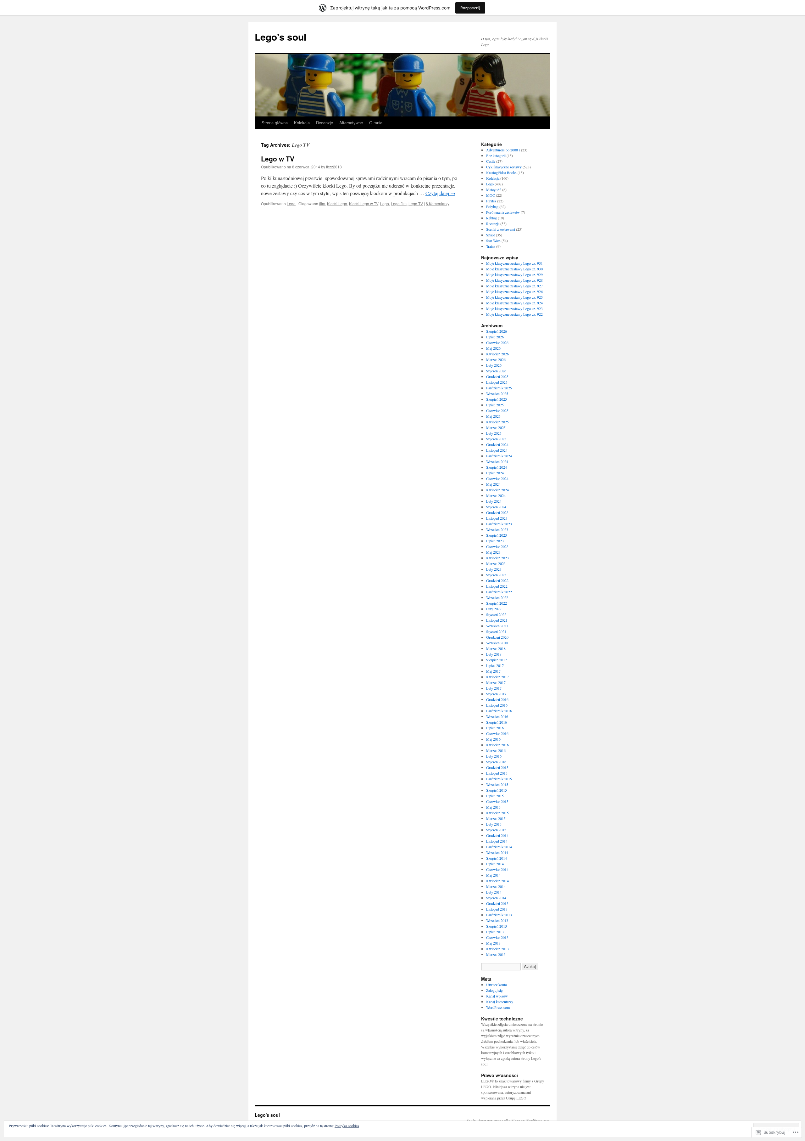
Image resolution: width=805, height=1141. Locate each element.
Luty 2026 (494, 365)
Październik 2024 (499, 455)
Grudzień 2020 (497, 637)
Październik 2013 (499, 914)
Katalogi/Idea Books (501, 172)
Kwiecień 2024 (497, 489)
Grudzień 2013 (497, 903)
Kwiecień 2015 (497, 812)
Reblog (491, 217)
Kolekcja (302, 123)
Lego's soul (280, 36)
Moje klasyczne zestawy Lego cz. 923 (514, 308)
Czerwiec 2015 (497, 801)
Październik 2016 (499, 710)
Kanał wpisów (497, 995)
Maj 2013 (493, 943)
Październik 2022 (499, 591)
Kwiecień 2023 (497, 557)
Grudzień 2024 (497, 444)
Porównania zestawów (503, 212)
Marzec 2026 (496, 359)
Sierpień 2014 (496, 858)
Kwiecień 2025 (497, 421)
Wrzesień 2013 (497, 920)
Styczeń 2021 (496, 631)
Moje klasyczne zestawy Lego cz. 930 (514, 268)
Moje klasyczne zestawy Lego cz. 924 (514, 302)
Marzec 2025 (496, 427)
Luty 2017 (494, 688)
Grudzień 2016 (497, 699)
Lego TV (415, 203)
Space (490, 234)
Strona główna (275, 123)
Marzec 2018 (496, 648)
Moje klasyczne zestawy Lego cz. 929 (514, 274)
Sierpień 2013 (496, 926)
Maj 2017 (493, 671)
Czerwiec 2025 (497, 410)
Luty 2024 (494, 501)
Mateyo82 (493, 189)
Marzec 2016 (496, 750)
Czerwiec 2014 (497, 869)
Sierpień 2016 (496, 722)
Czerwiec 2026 (497, 342)
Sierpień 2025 (496, 399)
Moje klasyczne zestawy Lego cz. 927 (514, 285)
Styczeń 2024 (496, 506)
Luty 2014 (494, 892)
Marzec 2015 (496, 818)
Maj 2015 (493, 807)
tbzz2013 (334, 166)
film (322, 203)
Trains (490, 246)
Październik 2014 (499, 846)
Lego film (399, 203)
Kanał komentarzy (499, 1001)
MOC (490, 195)
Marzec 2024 (496, 495)
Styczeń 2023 (496, 574)
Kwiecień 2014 (497, 880)
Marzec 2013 (496, 954)
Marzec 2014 (496, 886)
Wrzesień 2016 (497, 716)
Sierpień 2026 (496, 331)
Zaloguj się (494, 990)
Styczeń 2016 (496, 761)
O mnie (375, 123)
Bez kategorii (496, 155)
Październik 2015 (499, 778)
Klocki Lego (337, 203)
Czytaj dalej (440, 193)
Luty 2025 (494, 433)
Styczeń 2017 (496, 693)
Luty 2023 (494, 569)
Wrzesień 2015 (497, 784)
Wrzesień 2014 (497, 852)
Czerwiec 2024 (497, 478)
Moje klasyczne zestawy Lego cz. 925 (514, 297)
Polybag (492, 206)
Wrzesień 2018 (497, 642)
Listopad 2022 (497, 586)
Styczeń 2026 (496, 370)
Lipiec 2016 (495, 727)
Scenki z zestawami (500, 229)
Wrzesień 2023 (497, 529)
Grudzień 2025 (497, 376)
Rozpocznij (470, 7)
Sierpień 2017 (496, 659)
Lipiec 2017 (495, 665)
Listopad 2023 (497, 518)
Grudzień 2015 (497, 767)
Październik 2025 (499, 387)
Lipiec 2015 (495, 795)
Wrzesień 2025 (497, 393)
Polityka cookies (347, 1125)
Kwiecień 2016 (497, 744)
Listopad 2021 (497, 620)
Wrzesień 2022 (497, 597)
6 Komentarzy (437, 203)
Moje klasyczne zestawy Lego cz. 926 (514, 291)
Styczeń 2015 (496, 829)
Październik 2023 (499, 523)
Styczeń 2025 (496, 438)
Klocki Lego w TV (363, 203)
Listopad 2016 (497, 705)
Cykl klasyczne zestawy (504, 166)
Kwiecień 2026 (497, 353)
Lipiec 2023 (495, 540)
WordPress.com (498, 1007)
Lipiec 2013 (495, 931)
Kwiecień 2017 (497, 676)
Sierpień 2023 (496, 535)
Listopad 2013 (497, 909)
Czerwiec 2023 (497, 546)
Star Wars (493, 240)
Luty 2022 (494, 608)
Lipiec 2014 (495, 863)
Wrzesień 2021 (497, 625)
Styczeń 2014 (496, 897)
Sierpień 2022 (496, 603)
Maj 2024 (493, 484)
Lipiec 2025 (495, 404)
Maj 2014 (493, 875)
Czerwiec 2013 (497, 937)
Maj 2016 (493, 739)
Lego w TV (277, 158)
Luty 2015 (494, 824)
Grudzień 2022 (497, 580)
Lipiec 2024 (495, 472)
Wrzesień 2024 (497, 461)
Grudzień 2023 (497, 512)
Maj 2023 (493, 552)
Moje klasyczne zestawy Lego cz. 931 (514, 263)
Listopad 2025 (497, 382)
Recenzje (324, 123)
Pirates (491, 200)
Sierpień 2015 (496, 790)
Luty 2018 (494, 654)
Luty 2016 (494, 756)
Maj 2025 (493, 416)
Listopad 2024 (497, 450)
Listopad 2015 (497, 773)
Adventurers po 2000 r (503, 149)
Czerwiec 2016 (497, 733)
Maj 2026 (493, 348)
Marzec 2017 (496, 682)
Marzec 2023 (496, 563)
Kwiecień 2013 (497, 948)
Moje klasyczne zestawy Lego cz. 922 (514, 314)
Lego (291, 203)
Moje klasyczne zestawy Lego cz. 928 (514, 280)
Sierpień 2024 (496, 467)
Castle (490, 161)
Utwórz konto (496, 984)
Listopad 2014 (497, 841)
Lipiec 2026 (495, 336)
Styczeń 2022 (496, 614)
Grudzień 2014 (497, 835)
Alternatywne (351, 123)
